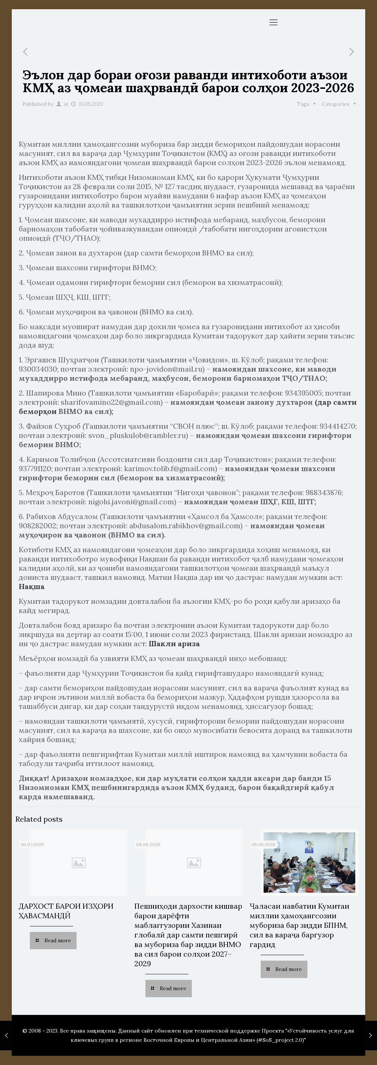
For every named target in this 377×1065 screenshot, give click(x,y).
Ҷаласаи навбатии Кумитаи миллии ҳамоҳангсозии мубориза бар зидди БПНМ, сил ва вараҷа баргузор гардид (299, 925)
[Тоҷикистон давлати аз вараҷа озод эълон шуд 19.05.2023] (370, 1035)
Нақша (32, 586)
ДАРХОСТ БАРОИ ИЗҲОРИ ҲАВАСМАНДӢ (66, 910)
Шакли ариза (174, 643)
